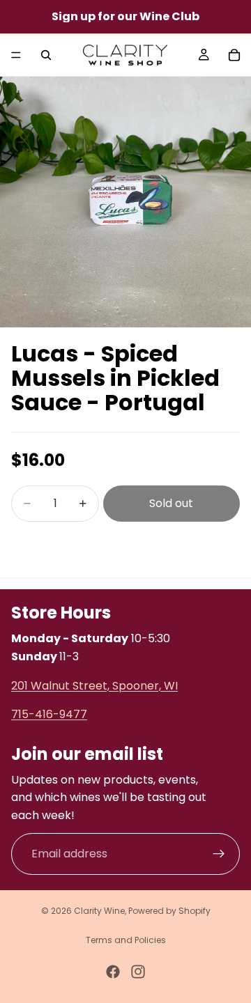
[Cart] (234, 55)
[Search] (46, 55)
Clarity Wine (99, 911)
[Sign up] (219, 853)
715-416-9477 (49, 714)
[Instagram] (138, 971)
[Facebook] (113, 971)
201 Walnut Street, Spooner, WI (94, 685)
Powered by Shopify (169, 911)
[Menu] (16, 55)
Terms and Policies (126, 940)
